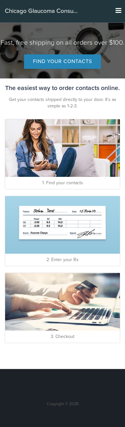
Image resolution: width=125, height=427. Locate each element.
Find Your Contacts (62, 61)
